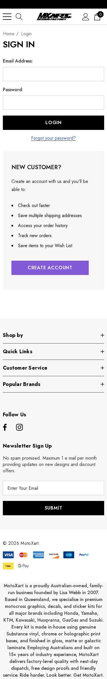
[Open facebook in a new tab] (4, 428)
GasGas (71, 620)
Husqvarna (48, 620)
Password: (13, 90)
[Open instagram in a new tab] (19, 428)
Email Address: (18, 61)
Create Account (50, 267)
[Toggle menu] (7, 16)
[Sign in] (85, 16)
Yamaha (89, 613)
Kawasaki (25, 620)
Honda (71, 613)
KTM (8, 620)
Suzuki (95, 620)
